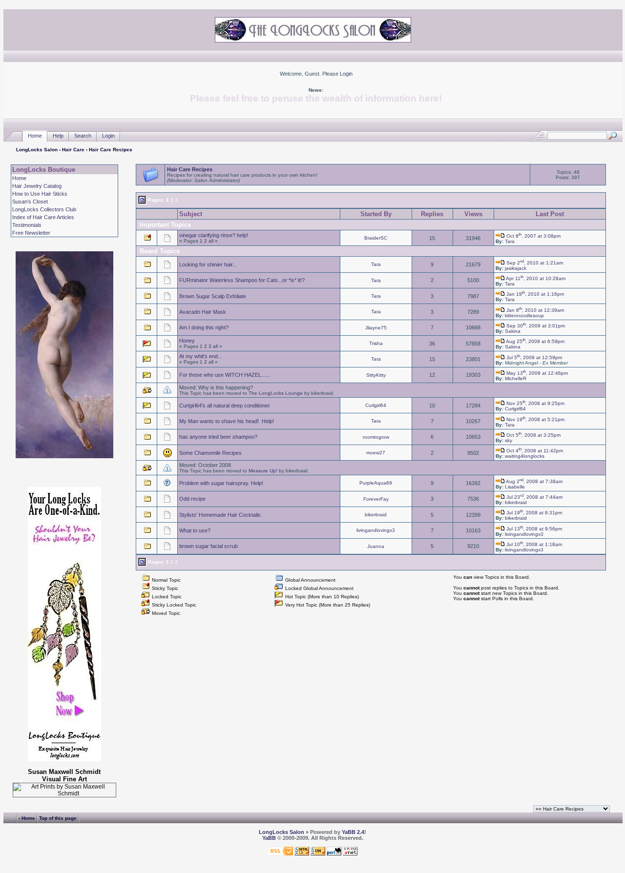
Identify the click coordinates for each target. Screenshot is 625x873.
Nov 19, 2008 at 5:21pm (534, 419)
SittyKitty (376, 375)
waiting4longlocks (524, 456)
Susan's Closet (30, 201)
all (210, 241)
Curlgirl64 (375, 405)
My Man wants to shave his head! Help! (226, 421)
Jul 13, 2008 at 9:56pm (533, 528)
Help (58, 136)
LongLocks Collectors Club (44, 209)
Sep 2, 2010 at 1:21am (534, 262)
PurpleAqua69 (375, 483)
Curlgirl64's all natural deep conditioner (224, 405)
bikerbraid (516, 502)
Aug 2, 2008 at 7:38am (533, 481)
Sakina (513, 331)
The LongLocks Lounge (276, 393)
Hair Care (73, 149)
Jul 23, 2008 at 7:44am (533, 497)
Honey (187, 341)
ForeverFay (376, 499)
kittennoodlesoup (524, 315)
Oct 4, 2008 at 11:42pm (534, 450)
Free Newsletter (31, 233)
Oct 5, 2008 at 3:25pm (533, 435)
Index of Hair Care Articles (43, 217)
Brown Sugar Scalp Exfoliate (212, 296)
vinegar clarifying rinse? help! (213, 235)
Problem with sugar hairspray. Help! (221, 483)
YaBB (269, 838)
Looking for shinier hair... (208, 264)
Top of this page (58, 818)
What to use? (194, 530)
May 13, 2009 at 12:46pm (536, 373)
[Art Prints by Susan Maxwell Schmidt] (64, 790)
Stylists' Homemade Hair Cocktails (220, 515)
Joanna (375, 546)
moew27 (375, 452)
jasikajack (515, 268)
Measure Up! (263, 470)
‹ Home (27, 818)
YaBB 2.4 (353, 832)
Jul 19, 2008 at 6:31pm (533, 512)
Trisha (376, 343)
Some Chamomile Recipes (210, 453)
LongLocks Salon (37, 149)
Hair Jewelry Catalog (37, 186)
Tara (510, 241)
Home (35, 136)
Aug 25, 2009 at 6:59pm (534, 341)
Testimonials (27, 225)
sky (508, 440)
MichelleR (515, 378)
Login (346, 74)
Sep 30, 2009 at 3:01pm (535, 325)
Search (82, 136)
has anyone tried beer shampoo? (218, 437)
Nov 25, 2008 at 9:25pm (534, 403)
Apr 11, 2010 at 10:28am (535, 278)
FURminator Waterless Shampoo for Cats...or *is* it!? (242, 280)
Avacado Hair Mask (202, 312)
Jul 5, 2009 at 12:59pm (533, 357)
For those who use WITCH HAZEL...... (224, 375)
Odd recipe (192, 499)
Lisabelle (515, 486)
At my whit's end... (200, 356)
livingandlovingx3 (375, 530)
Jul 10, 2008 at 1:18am (533, 544)
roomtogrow (376, 437)
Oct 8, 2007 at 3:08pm (533, 236)
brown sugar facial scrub (208, 546)
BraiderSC (375, 238)
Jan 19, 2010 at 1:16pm (534, 294)
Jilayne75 (376, 327)
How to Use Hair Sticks (39, 194)
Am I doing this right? (204, 327)
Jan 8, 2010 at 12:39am (534, 310)
